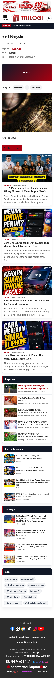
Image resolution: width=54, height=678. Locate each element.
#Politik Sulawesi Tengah (36, 603)
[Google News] (23, 628)
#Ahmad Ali (35, 591)
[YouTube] (41, 628)
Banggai (7, 185)
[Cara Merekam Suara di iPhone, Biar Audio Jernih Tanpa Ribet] (27, 335)
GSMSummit (27, 672)
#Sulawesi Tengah (36, 585)
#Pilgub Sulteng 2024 (14, 585)
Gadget (7, 240)
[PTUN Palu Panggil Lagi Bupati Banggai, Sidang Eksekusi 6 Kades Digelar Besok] (27, 168)
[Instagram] (35, 628)
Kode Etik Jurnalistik (27, 642)
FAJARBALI (40, 661)
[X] (18, 628)
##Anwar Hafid (27, 579)
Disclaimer (24, 637)
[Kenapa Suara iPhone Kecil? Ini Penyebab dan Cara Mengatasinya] (27, 280)
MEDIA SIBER (38, 637)
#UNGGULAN (11, 579)
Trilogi (36, 652)
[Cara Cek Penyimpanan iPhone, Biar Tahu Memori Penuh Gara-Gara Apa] (27, 223)
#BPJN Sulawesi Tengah (15, 591)
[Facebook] (12, 628)
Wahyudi (16, 48)
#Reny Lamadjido (13, 603)
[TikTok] (29, 628)
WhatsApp (36, 87)
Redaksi (13, 637)
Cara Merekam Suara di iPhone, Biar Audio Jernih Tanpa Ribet (24, 356)
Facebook (18, 87)
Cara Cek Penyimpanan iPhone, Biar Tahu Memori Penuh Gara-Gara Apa (26, 244)
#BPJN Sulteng (11, 597)
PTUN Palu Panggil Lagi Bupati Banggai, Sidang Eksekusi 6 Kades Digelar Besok (26, 189)
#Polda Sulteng (29, 597)
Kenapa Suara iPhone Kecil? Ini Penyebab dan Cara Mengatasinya (26, 302)
